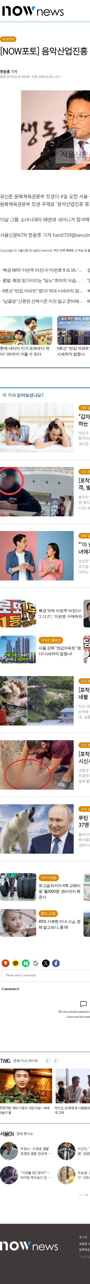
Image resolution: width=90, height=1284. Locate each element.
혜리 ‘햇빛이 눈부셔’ (38, 1175)
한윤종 (5, 71)
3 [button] (87, 1195)
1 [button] (80, 1195)
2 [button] (83, 1195)
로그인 (83, 1237)
